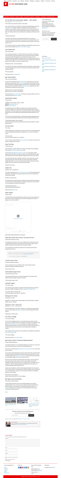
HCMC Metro (22, 83)
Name (6, 447)
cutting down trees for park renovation (26, 348)
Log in (39, 476)
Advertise (6, 468)
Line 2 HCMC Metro (20, 403)
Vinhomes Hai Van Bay (46, 58)
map (39, 468)
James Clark (13, 423)
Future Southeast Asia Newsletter (22, 424)
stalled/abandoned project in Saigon (18, 152)
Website (6, 453)
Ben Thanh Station (23, 81)
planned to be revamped (20, 355)
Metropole (20, 309)
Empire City (15, 189)
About (5, 467)
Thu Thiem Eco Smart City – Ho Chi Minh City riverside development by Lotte (10, 404)
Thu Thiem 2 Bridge (18, 337)
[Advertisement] (46, 8)
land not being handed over (13, 324)
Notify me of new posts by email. (10, 459)
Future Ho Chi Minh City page (24, 46)
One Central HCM (16, 74)
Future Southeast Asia (16, 4)
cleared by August (25, 85)
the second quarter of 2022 (10, 332)
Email (6, 450)
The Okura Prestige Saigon (17, 150)
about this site (44, 27)
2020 (10, 27)
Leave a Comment (19, 21)
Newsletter (53, 467)
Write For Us (6, 472)
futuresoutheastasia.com (32, 476)
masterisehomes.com (13, 104)
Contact (5, 470)
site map (40, 470)
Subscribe (31, 415)
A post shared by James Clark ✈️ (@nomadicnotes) (18, 231)
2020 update (17, 95)
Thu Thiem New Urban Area (23, 172)
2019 (6, 27)
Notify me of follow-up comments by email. (11, 457)
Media (5, 471)
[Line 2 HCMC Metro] (22, 400)
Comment (7, 438)
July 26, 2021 (24, 256)
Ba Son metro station (24, 139)
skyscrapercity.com (12, 105)
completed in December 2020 (29, 289)
